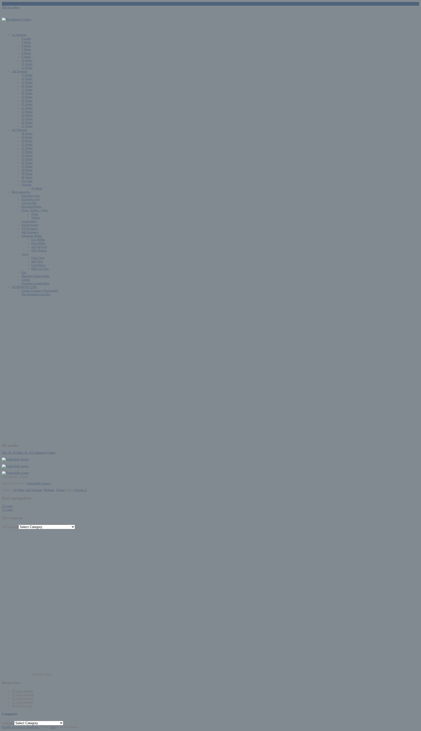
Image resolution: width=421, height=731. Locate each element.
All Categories (10, 527)
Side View (37, 261)
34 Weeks (27, 155)
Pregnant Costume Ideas (35, 283)
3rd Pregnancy (29, 228)
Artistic (25, 279)
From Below (38, 265)
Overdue (26, 184)
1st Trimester (19, 35)
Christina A (80, 490)
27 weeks (7, 509)
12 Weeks (27, 67)
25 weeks (7, 506)
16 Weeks (27, 86)
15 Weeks (27, 82)
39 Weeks (27, 173)
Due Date (26, 181)
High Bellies (38, 243)
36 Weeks (27, 162)
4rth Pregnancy (30, 232)
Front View (37, 258)
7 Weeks (26, 49)
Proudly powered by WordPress (20, 727)
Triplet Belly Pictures (39, 483)
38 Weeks (27, 170)
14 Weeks (27, 78)
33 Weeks (27, 152)
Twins (34, 214)
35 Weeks (27, 159)
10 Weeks (27, 60)
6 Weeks (26, 46)
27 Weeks (27, 126)
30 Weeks (27, 141)
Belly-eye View (40, 268)
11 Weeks (27, 64)
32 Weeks (27, 148)
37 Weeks (27, 166)
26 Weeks (27, 122)
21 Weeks (27, 104)
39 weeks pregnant (22, 691)
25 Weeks (27, 119)
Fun (23, 272)
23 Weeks (27, 111)
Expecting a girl (30, 199)
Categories (8, 723)
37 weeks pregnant (22, 702)
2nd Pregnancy (30, 225)
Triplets (35, 217)
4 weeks (26, 38)
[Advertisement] (210, 334)
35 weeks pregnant (22, 698)
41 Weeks (36, 188)
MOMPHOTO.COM (24, 287)
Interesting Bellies (31, 236)
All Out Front (39, 247)
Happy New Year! (22, 705)
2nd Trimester (20, 71)
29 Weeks (27, 137)
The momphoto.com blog (35, 294)
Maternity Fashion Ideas (35, 276)
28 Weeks (27, 133)
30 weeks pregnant (22, 694)
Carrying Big (29, 203)
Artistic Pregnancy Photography (39, 290)
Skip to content (10, 7)
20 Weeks (27, 100)
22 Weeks (27, 108)
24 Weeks (27, 115)
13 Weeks (27, 75)
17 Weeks (27, 89)
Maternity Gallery (45, 452)
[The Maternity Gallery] (16, 19)
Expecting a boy (30, 195)
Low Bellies (38, 239)
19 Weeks (27, 97)
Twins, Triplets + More (34, 210)
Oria (52, 727)
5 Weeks (26, 42)
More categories (21, 192)
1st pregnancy (29, 221)
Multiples (49, 490)
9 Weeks (26, 56)
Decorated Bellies (31, 206)
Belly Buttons (39, 250)
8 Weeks (26, 53)
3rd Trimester (19, 130)
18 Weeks (27, 93)
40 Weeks (27, 177)
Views (25, 254)
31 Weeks (27, 144)
